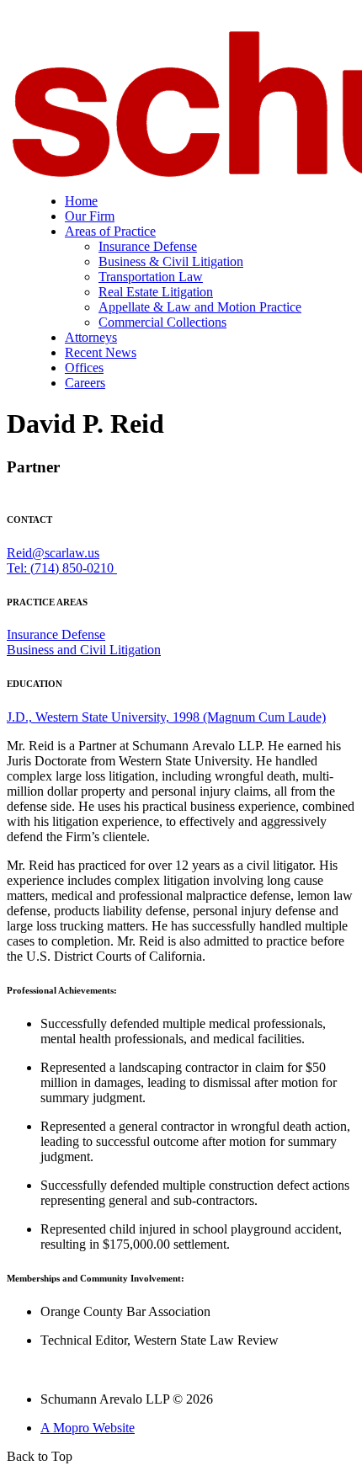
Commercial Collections (162, 322)
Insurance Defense (147, 246)
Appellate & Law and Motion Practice (199, 307)
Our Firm (89, 216)
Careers (85, 383)
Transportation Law (150, 276)
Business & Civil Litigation (170, 261)
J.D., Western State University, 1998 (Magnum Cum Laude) (166, 717)
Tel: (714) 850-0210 (62, 568)
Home (81, 201)
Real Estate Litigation (155, 292)
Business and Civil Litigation (84, 649)
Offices (84, 367)
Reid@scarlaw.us (53, 553)
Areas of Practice (110, 231)
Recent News (100, 352)
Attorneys (91, 337)
